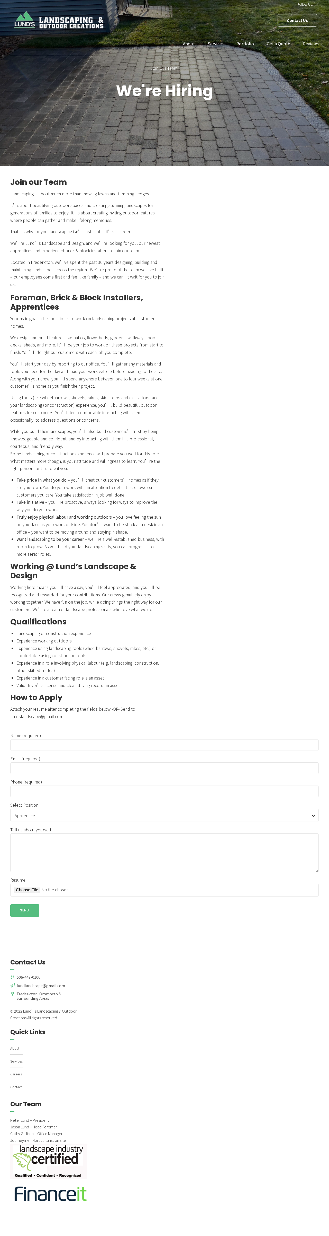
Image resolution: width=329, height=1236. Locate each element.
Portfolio (245, 43)
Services (216, 43)
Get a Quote (278, 43)
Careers (16, 1074)
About (189, 43)
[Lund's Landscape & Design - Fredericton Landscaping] (50, 1194)
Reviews (311, 43)
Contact (16, 1086)
